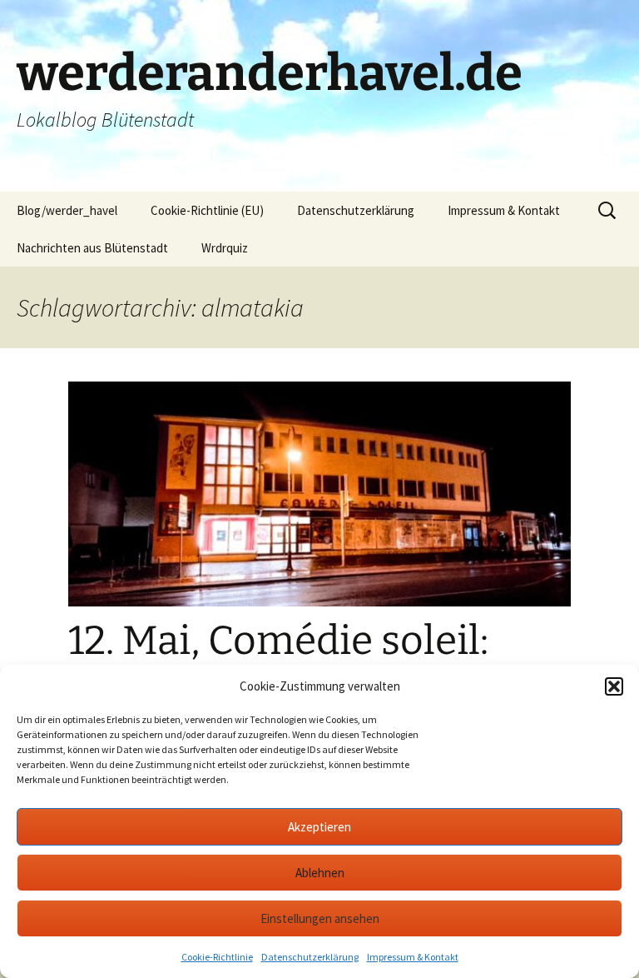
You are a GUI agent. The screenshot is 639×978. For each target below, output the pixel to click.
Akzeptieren (319, 827)
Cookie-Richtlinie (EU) (207, 210)
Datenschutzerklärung (310, 957)
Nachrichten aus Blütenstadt (92, 248)
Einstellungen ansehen (319, 918)
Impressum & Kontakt (412, 957)
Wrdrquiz (224, 248)
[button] (614, 686)
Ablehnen (319, 873)
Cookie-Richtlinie (217, 957)
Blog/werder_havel (67, 210)
